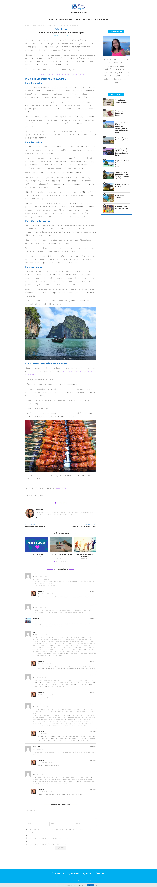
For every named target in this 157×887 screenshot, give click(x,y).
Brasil (78, 19)
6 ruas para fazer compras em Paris (121, 207)
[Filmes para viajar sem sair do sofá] (61, 544)
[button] (27, 549)
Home (51, 19)
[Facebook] (95, 19)
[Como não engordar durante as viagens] (85, 544)
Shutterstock (61, 488)
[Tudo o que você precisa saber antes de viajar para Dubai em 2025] (108, 175)
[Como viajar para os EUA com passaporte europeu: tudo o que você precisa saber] (108, 124)
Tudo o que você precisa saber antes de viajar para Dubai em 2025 (122, 176)
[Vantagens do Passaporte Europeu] (108, 113)
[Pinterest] (99, 19)
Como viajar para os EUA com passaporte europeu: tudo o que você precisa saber (122, 127)
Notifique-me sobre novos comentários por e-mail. (46, 838)
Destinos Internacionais (64, 19)
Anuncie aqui (87, 19)
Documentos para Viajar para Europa (121, 139)
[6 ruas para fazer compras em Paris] (108, 209)
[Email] (101, 19)
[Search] (107, 19)
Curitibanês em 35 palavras (122, 185)
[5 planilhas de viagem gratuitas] (108, 102)
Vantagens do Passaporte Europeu (120, 113)
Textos (42, 495)
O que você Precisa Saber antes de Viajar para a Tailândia (122, 164)
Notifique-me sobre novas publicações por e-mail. (46, 844)
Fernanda (57, 35)
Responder (93, 574)
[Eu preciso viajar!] (36, 544)
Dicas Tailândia (31, 495)
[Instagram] (97, 19)
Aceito (90, 885)
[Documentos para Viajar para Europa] (108, 140)
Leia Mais (97, 885)
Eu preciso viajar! (36, 554)
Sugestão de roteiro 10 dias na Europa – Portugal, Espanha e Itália (122, 152)
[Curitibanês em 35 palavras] (108, 187)
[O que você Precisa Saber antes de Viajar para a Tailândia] (108, 163)
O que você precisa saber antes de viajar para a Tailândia (61, 74)
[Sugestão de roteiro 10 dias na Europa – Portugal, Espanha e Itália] (108, 151)
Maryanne (36, 618)
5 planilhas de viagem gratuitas (121, 101)
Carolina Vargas (38, 675)
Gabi (34, 632)
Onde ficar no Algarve (120, 196)
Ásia (50, 25)
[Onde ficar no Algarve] (108, 198)
